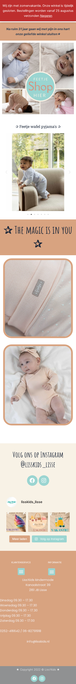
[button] (6, 172)
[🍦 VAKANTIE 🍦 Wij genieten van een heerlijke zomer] (16, 522)
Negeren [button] (46, 16)
